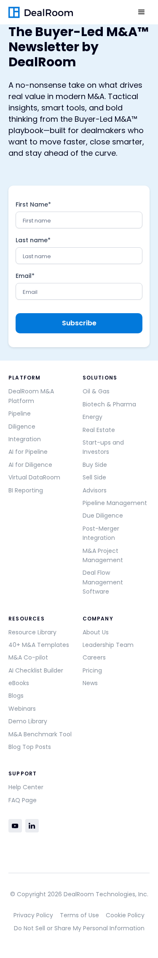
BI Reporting (25, 490)
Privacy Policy (33, 915)
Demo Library (27, 721)
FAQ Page (22, 800)
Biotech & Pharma (109, 404)
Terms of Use (79, 915)
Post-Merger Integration (101, 533)
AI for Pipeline (28, 452)
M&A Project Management (103, 555)
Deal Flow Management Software (103, 582)
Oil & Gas (96, 391)
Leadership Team (108, 645)
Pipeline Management (115, 503)
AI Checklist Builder (35, 670)
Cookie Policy (125, 915)
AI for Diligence (30, 465)
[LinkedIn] (32, 825)
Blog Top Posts (29, 747)
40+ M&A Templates (38, 645)
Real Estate (99, 430)
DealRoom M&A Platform (31, 396)
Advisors (95, 490)
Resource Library (32, 632)
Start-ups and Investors (103, 447)
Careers (94, 657)
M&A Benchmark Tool (40, 734)
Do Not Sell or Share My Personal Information (79, 928)
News (90, 683)
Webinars (22, 708)
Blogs (16, 695)
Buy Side (95, 465)
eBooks (18, 683)
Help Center (25, 787)
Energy (92, 417)
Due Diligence (103, 515)
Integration (24, 439)
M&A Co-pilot (28, 657)
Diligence (21, 426)
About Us (96, 632)
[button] (141, 12)
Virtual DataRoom (34, 477)
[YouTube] (15, 825)
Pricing (92, 670)
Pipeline (19, 413)
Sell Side (94, 477)
